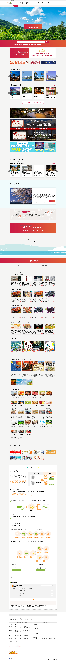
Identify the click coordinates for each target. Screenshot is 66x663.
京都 (27, 44)
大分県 (27, 638)
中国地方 (10, 635)
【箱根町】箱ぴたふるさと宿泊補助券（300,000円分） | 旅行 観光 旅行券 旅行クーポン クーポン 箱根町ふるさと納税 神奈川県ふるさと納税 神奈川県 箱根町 (38, 284)
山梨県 (27, 630)
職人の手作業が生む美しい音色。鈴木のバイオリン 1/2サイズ (39, 173)
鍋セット (48, 618)
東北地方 (10, 626)
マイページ (46, 3)
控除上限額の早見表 (45, 638)
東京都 (29, 627)
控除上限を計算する (14, 582)
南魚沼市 (14, 171)
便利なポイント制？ (14, 501)
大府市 (37, 171)
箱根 (30, 44)
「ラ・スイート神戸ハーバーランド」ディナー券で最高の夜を (50, 173)
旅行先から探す (33, 24)
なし (20, 588)
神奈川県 (16, 628)
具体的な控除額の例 (52, 638)
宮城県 (21, 626)
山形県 (27, 626)
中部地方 (10, 630)
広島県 (23, 171)
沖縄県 (16, 641)
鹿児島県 (16, 639)
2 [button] (33, 289)
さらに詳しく (52, 200)
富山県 (18, 630)
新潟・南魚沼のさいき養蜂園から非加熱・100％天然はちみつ (15, 173)
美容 (15, 618)
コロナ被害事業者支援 (12, 619)
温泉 (40, 44)
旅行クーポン (22, 44)
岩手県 (18, 626)
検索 (51, 3)
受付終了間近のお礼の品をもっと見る (49, 322)
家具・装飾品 (11, 618)
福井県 (24, 630)
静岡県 (18, 631)
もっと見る (53, 85)
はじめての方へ (38, 3)
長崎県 (21, 638)
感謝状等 (32, 618)
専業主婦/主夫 (24, 588)
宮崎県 (29, 638)
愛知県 (35, 171)
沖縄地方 (10, 641)
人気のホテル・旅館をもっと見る (33, 102)
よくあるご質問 (42, 3)
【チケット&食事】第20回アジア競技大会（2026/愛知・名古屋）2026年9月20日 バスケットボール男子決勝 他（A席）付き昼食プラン (38, 332)
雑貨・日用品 (23, 618)
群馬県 (21, 627)
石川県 (21, 630)
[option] (15, 76)
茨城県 (16, 627)
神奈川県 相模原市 (14, 351)
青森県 (16, 626)
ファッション (28, 618)
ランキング (20, 265)
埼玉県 (24, 627)
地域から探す (44, 265)
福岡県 (16, 638)
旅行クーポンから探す (22, 3)
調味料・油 (18, 618)
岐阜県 (16, 631)
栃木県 (18, 627)
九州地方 (10, 638)
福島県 (29, 626)
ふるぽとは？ (13, 518)
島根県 (18, 635)
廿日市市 (25, 171)
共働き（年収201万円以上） (31, 588)
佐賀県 (18, 638)
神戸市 (49, 171)
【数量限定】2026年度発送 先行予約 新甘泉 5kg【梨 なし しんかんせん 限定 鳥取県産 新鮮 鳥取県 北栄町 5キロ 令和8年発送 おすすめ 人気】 (50, 332)
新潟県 (11, 171)
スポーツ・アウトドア (20, 619)
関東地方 (10, 627)
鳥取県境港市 (48, 351)
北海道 (16, 624)
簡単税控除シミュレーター (37, 638)
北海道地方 (10, 624)
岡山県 (21, 635)
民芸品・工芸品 (26, 619)
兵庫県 (47, 171)
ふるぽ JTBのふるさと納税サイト (9, 3)
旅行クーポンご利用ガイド (27, 3)
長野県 (29, 630)
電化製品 (31, 619)
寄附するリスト (49, 3)
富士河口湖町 (35, 44)
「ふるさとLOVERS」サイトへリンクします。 (42, 202)
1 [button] (32, 289)
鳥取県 (16, 635)
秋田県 (24, 626)
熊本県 (24, 638)
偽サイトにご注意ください (22, 5)
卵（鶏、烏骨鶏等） (43, 618)
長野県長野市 (36, 351)
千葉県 (27, 627)
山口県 (27, 635)
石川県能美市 (25, 351)
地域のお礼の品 (37, 618)
